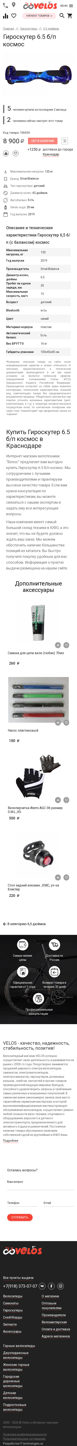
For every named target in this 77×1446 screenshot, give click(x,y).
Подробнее (10, 1140)
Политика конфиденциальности (25, 1434)
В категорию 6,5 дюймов (26, 924)
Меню (64, 5)
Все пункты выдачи (18, 1278)
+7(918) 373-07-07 (20, 1286)
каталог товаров (38, 15)
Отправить (19, 1217)
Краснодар (51, 154)
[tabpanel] (38, 74)
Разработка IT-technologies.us (23, 1443)
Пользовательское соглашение (24, 1438)
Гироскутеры (28, 28)
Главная (8, 28)
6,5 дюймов (51, 28)
